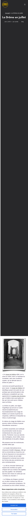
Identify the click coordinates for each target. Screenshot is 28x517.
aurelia (16, 21)
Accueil (7, 13)
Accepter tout (14, 505)
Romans (17, 450)
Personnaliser (14, 509)
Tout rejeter (14, 513)
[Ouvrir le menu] (25, 4)
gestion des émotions (19, 396)
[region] (14, 502)
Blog (22, 21)
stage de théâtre (11, 374)
